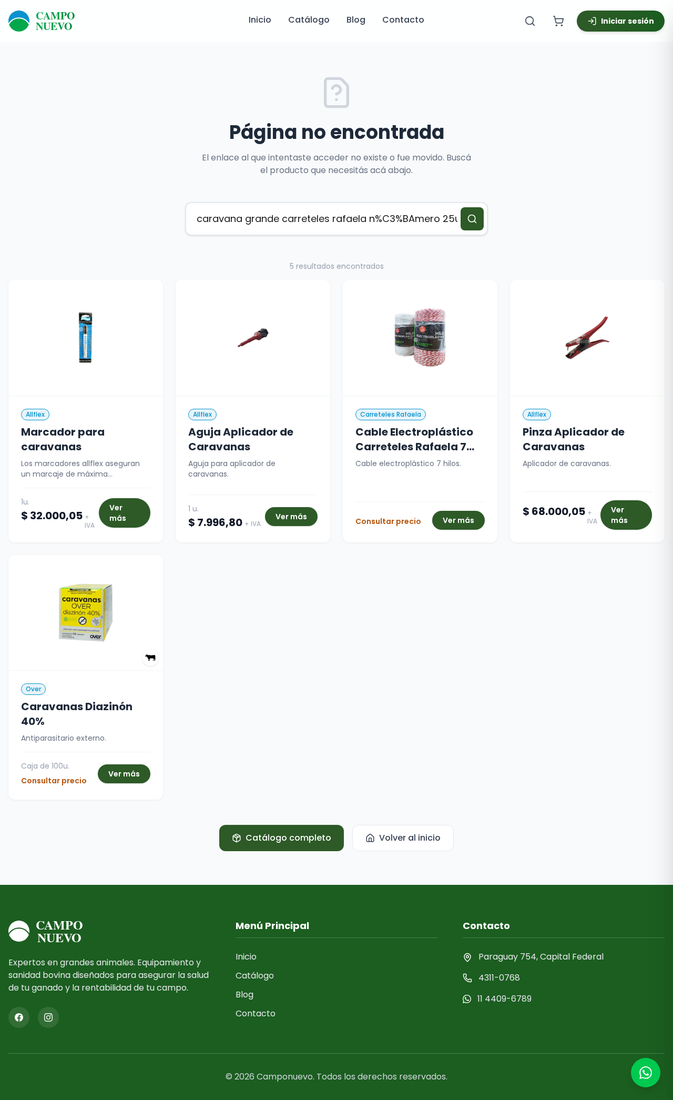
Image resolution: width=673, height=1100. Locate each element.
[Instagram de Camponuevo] (48, 1017)
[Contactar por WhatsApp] (645, 1072)
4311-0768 (499, 978)
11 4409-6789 (504, 999)
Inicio (260, 20)
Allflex (35, 414)
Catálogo (309, 20)
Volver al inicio (410, 838)
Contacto (403, 20)
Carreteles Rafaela (390, 414)
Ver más (117, 512)
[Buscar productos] (530, 21)
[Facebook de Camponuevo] (18, 1017)
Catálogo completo (288, 838)
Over (33, 688)
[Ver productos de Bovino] (150, 657)
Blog (355, 20)
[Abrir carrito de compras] (558, 21)
